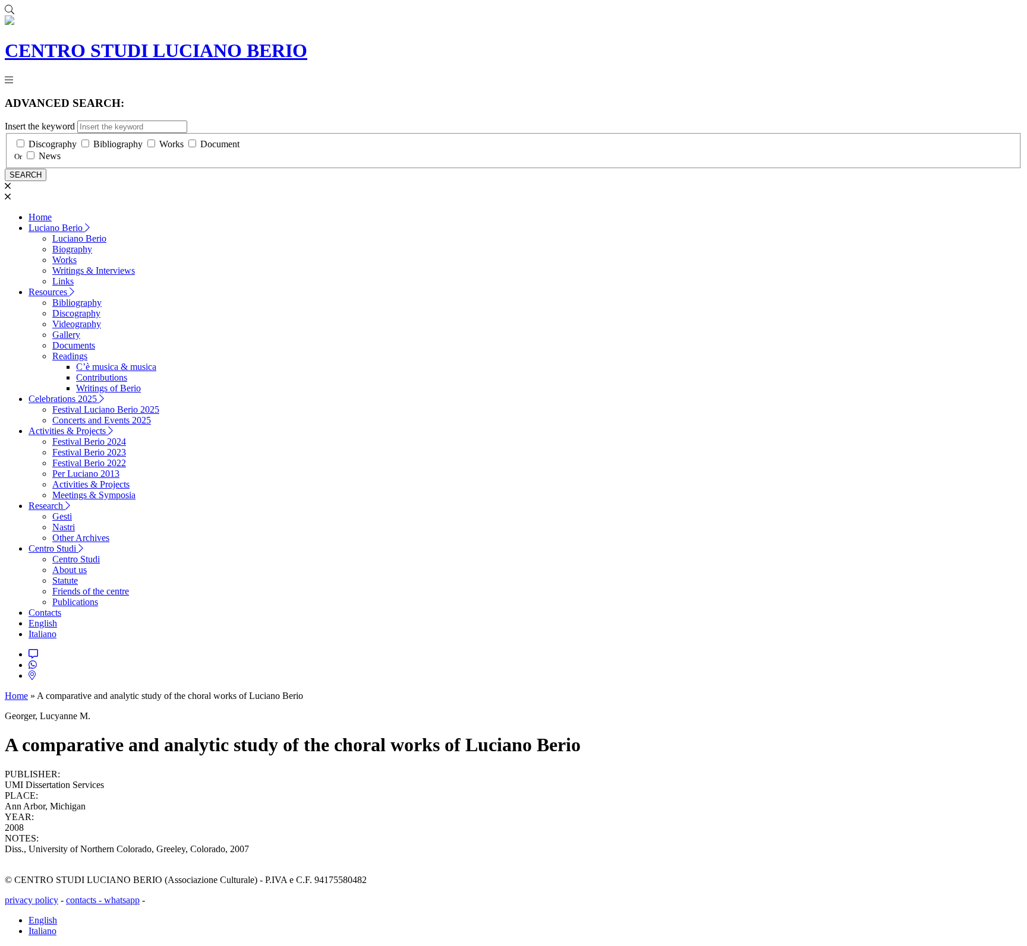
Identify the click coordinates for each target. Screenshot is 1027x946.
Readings (69, 356)
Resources (49, 292)
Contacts (45, 613)
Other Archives (80, 538)
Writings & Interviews (93, 270)
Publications (75, 602)
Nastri (63, 527)
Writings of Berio (108, 388)
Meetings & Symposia (94, 495)
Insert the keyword (40, 126)
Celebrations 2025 (64, 399)
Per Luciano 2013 (85, 474)
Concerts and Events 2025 (101, 420)
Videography (76, 324)
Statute (65, 580)
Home (40, 217)
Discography (53, 144)
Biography (72, 249)
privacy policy (31, 900)
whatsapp (122, 900)
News (50, 156)
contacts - (85, 900)
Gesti (62, 516)
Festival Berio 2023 (89, 452)
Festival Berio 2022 (89, 463)
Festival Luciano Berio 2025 (105, 409)
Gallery (66, 335)
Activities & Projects (68, 431)
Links (63, 281)
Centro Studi (53, 548)
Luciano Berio (57, 228)
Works (171, 144)
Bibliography (118, 144)
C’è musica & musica (116, 367)
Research (47, 506)
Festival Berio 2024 (89, 441)
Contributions (101, 377)
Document (220, 144)
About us (69, 570)
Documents (73, 345)
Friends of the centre (90, 591)
